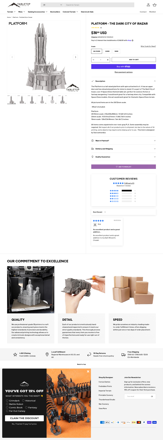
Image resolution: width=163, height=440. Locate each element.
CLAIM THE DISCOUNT (24, 418)
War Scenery (104, 404)
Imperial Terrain (105, 391)
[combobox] (87, 4)
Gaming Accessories (36, 12)
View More (103, 408)
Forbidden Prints (105, 386)
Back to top (81, 364)
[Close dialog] (88, 371)
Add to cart (134, 59)
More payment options (124, 72)
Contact (143, 12)
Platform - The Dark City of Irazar (22, 17)
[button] (114, 190)
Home (9, 17)
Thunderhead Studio (107, 399)
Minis (20, 12)
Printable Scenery (106, 395)
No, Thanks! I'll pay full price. (24, 424)
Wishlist (152, 12)
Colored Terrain (69, 12)
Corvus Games (104, 382)
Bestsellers (55, 12)
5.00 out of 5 (129, 183)
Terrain (10, 12)
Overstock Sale (87, 12)
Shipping (94, 37)
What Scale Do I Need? (148, 46)
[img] (98, 221)
